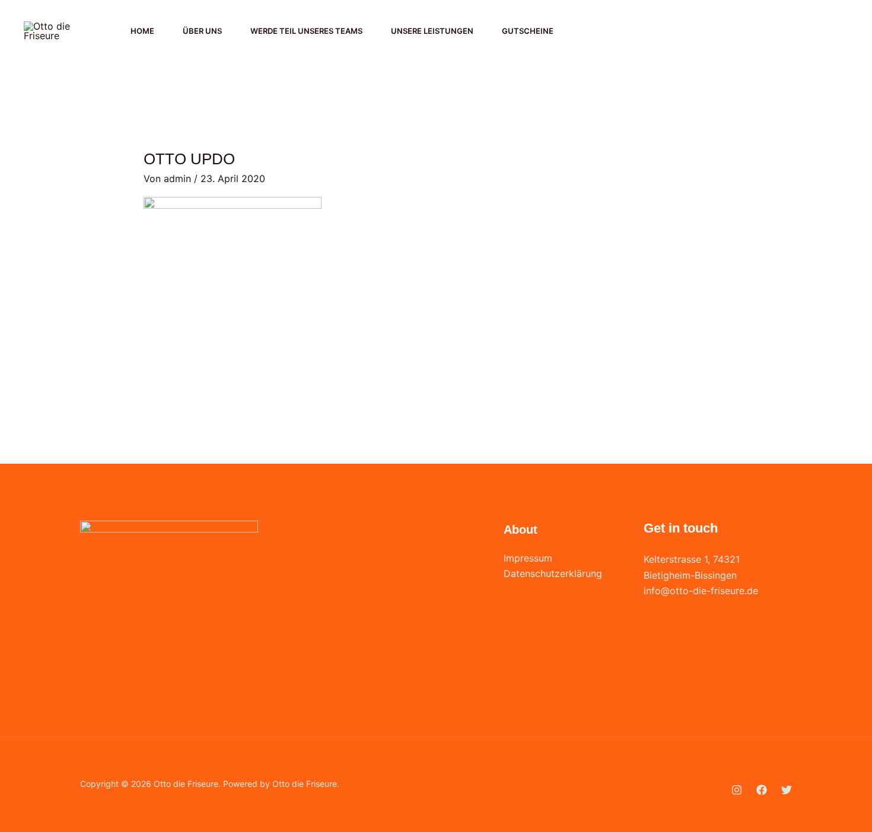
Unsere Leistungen (432, 31)
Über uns (202, 31)
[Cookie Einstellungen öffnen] (26, 817)
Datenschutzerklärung (553, 573)
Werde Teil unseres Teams (306, 31)
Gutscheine (527, 31)
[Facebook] (833, 31)
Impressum (528, 558)
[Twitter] (786, 790)
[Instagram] (807, 31)
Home (142, 31)
